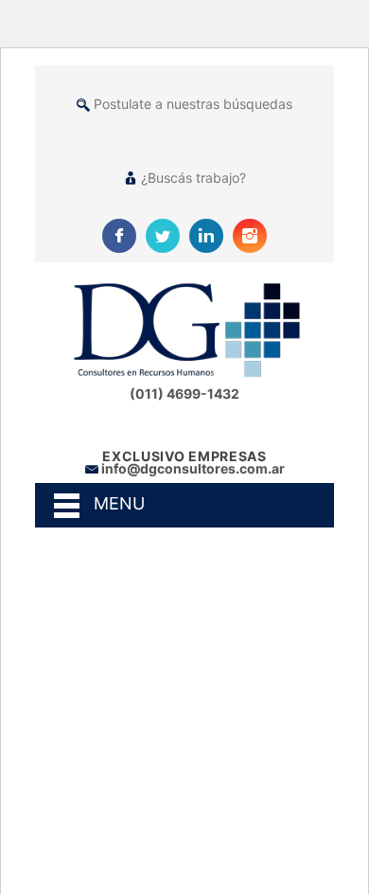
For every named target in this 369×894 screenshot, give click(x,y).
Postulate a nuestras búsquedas (193, 104)
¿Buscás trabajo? (193, 178)
